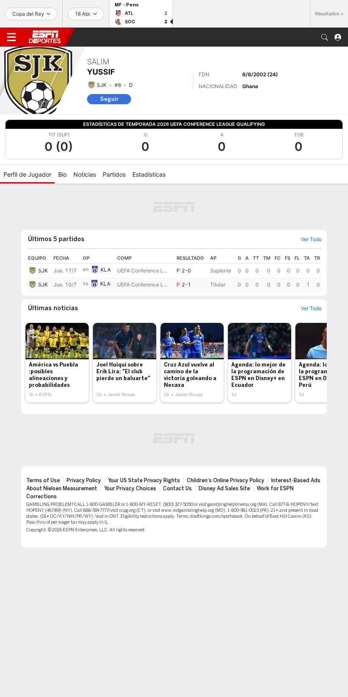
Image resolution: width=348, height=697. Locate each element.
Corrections (41, 497)
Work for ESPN (275, 489)
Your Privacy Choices (130, 489)
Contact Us (177, 489)
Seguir (109, 99)
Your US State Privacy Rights (144, 480)
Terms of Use (43, 480)
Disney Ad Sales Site (224, 489)
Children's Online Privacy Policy (225, 480)
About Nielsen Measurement (61, 489)
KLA (106, 270)
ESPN (44, 37)
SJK (102, 85)
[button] (324, 37)
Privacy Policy (84, 480)
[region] (174, 272)
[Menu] (11, 37)
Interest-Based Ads (295, 480)
